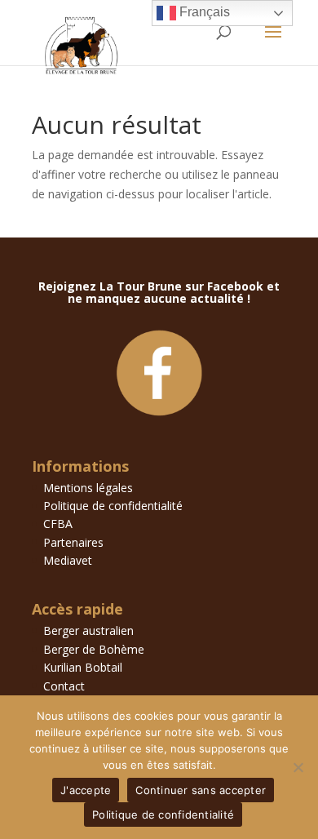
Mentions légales (88, 487)
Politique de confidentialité (113, 505)
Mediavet (67, 560)
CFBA (58, 523)
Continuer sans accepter (200, 790)
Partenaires (73, 542)
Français (203, 12)
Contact (64, 686)
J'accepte (85, 790)
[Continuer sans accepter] (297, 767)
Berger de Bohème (93, 649)
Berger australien (88, 630)
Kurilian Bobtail (82, 667)
